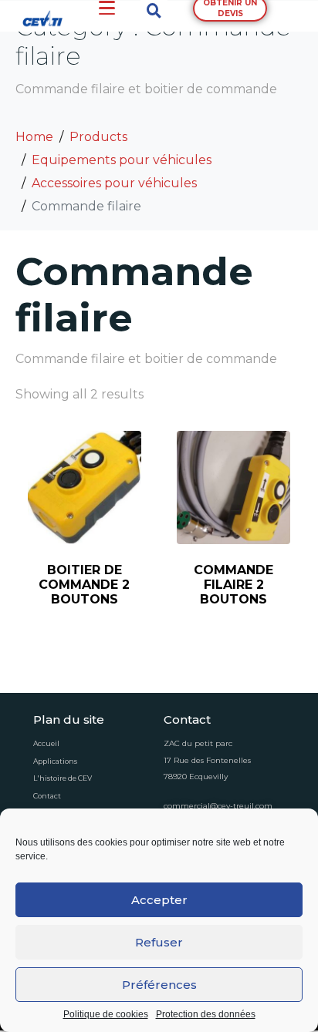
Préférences (159, 984)
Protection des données (205, 1015)
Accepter (159, 899)
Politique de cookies (105, 1015)
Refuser (159, 942)
